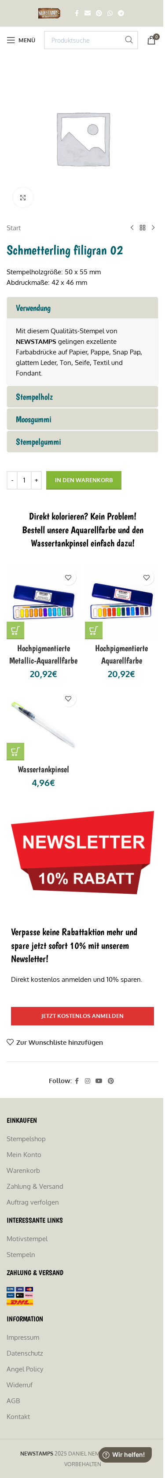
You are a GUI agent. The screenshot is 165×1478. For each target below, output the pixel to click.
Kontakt (18, 1416)
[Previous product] (132, 228)
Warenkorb (23, 1170)
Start (14, 228)
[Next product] (153, 228)
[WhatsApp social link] (110, 13)
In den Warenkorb (84, 479)
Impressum (23, 1337)
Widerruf (20, 1385)
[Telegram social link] (121, 13)
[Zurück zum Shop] (142, 228)
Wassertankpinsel (43, 769)
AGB (13, 1401)
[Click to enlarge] (23, 197)
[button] (15, 630)
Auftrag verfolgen (33, 1202)
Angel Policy (25, 1369)
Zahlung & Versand (35, 1186)
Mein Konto (24, 1154)
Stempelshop (26, 1139)
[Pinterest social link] (99, 13)
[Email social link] (87, 13)
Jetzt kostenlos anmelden (82, 1015)
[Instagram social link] (87, 1081)
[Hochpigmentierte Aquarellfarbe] (122, 602)
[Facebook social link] (76, 13)
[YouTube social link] (99, 1081)
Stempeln (21, 1254)
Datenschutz (25, 1353)
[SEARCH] (129, 40)
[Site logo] (50, 12)
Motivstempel (27, 1239)
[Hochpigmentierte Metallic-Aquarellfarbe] (44, 602)
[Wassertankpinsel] (44, 724)
